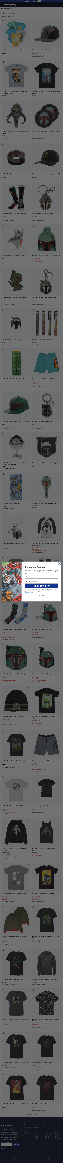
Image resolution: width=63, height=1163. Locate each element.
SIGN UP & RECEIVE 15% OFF (41, 586)
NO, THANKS (41, 595)
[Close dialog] (59, 563)
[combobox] (28, 581)
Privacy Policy (27, 592)
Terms (32, 592)
